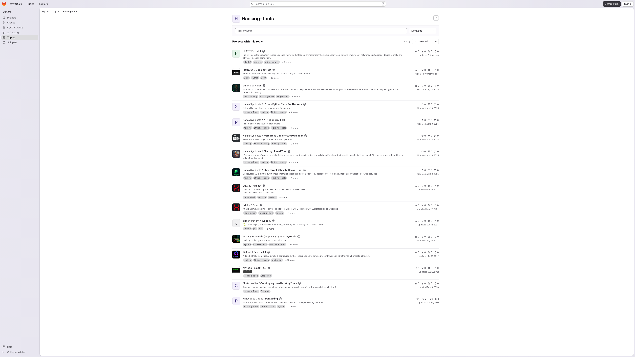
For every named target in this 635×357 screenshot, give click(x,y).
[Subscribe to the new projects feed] (436, 18)
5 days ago (433, 55)
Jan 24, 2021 (433, 302)
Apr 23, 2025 (432, 108)
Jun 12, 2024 (433, 224)
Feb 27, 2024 (432, 189)
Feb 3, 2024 (433, 287)
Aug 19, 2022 (432, 240)
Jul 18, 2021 (433, 272)
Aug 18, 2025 (432, 89)
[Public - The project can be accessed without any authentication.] (263, 51)
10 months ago (431, 74)
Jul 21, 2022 (433, 256)
